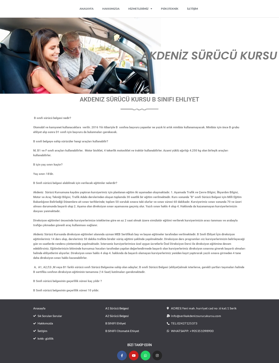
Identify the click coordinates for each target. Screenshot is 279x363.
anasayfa (87, 8)
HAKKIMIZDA (111, 8)
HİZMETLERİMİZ (138, 8)
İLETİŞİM (192, 8)
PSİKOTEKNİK (169, 8)
